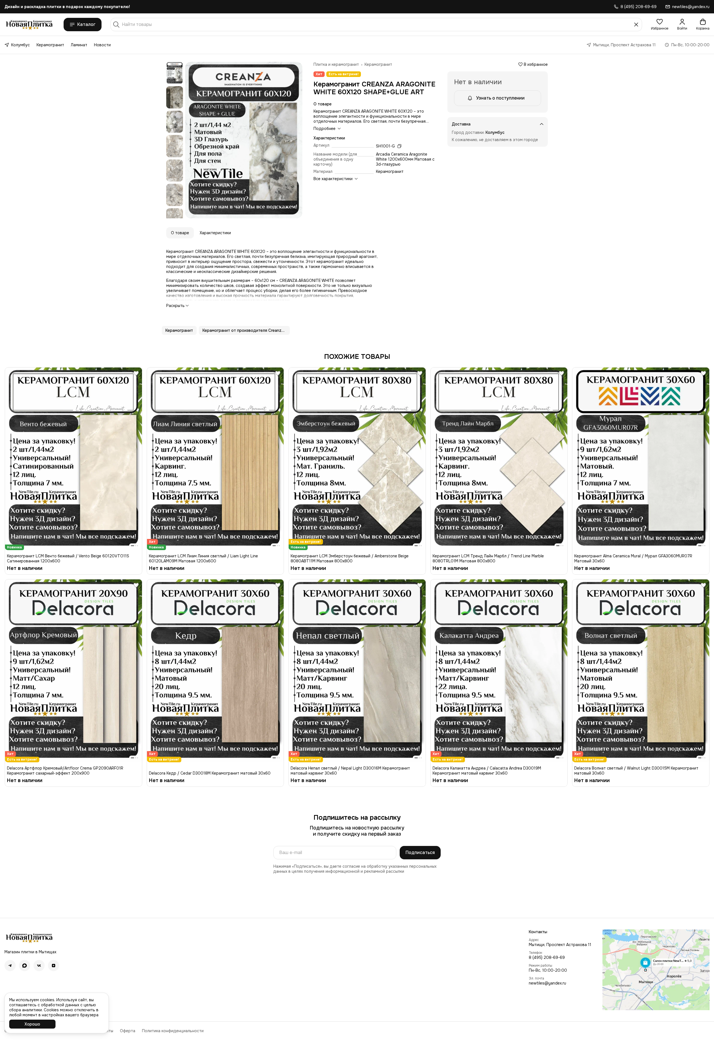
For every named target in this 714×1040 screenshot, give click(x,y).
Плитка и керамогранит (336, 64)
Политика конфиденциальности (173, 1030)
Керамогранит (50, 44)
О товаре (180, 232)
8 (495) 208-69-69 (547, 957)
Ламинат (79, 44)
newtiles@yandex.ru (547, 983)
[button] (659, 24)
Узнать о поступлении (500, 98)
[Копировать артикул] (399, 146)
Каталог (86, 24)
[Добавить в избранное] (136, 373)
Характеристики (215, 232)
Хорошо (32, 1024)
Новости (102, 44)
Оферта (127, 1030)
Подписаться (420, 852)
